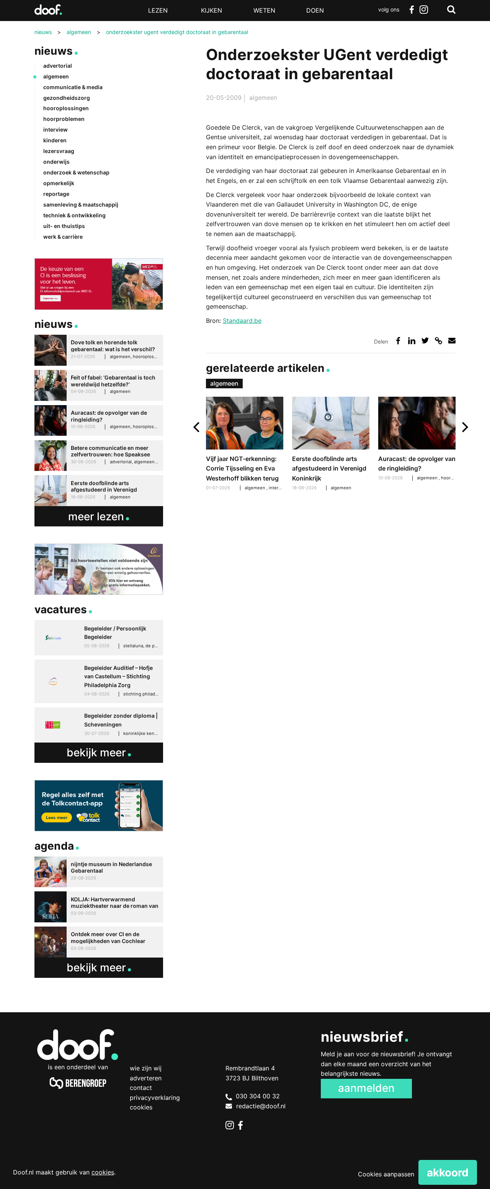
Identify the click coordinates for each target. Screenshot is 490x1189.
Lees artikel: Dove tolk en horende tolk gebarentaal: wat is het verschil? (98, 350)
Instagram (424, 9)
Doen (315, 10)
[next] (464, 427)
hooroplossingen (66, 108)
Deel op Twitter (425, 340)
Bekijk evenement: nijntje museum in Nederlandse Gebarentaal (98, 872)
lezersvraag (58, 151)
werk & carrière (63, 236)
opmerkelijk (58, 183)
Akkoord (448, 1172)
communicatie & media (73, 87)
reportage (56, 194)
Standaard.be (242, 320)
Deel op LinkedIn (411, 340)
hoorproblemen (64, 119)
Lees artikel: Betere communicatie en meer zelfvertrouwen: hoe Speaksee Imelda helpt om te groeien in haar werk (98, 455)
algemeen (263, 97)
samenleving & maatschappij (80, 204)
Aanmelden (366, 1088)
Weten (264, 10)
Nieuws (53, 50)
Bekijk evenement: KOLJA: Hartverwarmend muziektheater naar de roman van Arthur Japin (98, 906)
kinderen (55, 140)
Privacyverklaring (155, 1097)
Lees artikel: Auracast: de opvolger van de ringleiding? (417, 440)
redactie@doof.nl (261, 1106)
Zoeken (451, 9)
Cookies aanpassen (386, 1174)
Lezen (158, 10)
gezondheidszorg (66, 97)
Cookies (141, 1107)
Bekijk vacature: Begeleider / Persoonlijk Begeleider (98, 637)
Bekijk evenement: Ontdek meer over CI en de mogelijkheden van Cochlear (98, 942)
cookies (102, 1172)
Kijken (211, 10)
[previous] (197, 427)
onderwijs (56, 161)
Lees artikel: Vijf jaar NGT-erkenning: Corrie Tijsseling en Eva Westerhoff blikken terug (245, 445)
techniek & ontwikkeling (74, 215)
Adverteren (146, 1078)
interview (279, 487)
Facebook (411, 9)
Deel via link (438, 340)
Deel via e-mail (452, 340)
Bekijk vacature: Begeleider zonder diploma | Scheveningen (98, 725)
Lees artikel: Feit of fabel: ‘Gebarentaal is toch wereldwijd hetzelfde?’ (98, 385)
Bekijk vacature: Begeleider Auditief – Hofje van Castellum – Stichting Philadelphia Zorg (98, 681)
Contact (141, 1087)
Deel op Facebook (398, 340)
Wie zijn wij (146, 1068)
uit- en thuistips (64, 226)
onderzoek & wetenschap (76, 172)
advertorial (57, 65)
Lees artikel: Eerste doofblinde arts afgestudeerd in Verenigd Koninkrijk (331, 445)
